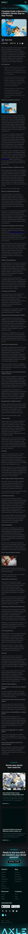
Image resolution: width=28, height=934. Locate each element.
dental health (4, 159)
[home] (4, 2)
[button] (25, 2)
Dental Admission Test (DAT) (17, 232)
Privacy (7, 920)
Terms (2, 920)
